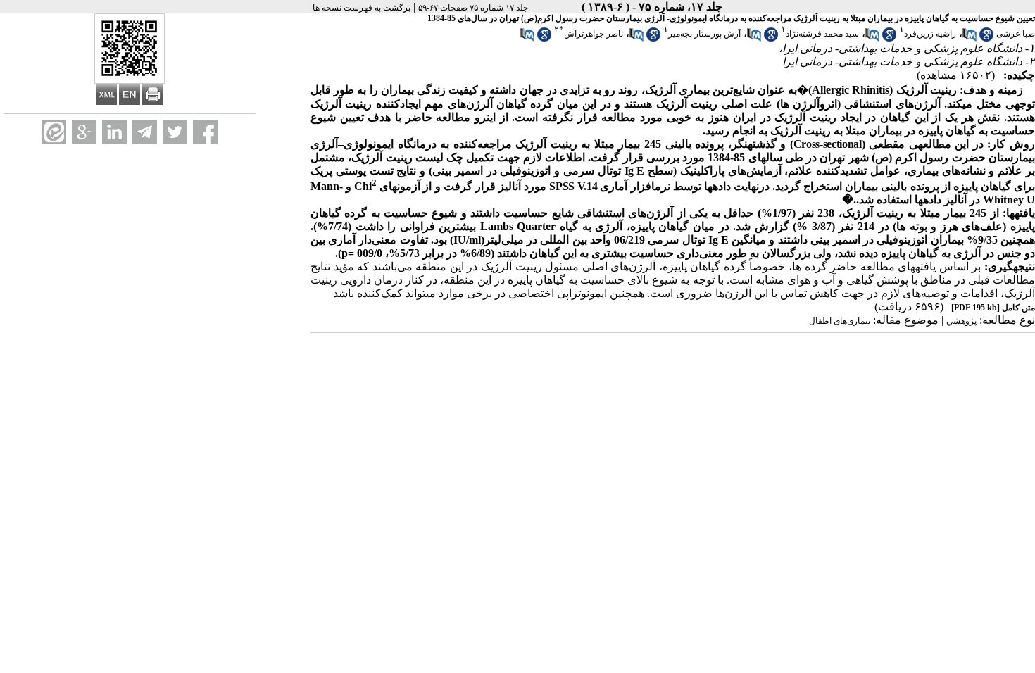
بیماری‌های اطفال (839, 321)
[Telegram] (144, 132)
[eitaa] (54, 132)
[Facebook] (205, 132)
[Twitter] (175, 132)
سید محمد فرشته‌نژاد (822, 34)
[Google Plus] (84, 132)
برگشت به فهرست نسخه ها (361, 8)
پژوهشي (961, 321)
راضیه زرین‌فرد (930, 34)
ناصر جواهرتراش (593, 34)
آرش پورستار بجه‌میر (704, 34)
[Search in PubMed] (969, 39)
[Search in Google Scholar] (986, 39)
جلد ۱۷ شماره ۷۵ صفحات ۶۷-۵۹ (473, 8)
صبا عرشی (1015, 34)
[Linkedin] (114, 132)
